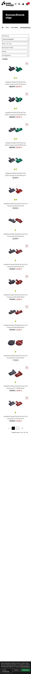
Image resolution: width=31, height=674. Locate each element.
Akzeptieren (25, 670)
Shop (7, 27)
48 (24, 432)
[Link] (15, 4)
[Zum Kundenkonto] (23, 3)
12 (20, 432)
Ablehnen (16, 670)
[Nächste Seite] (22, 428)
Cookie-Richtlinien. (25, 666)
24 (22, 432)
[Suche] (19, 4)
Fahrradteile (14, 27)
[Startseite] (2, 28)
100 (27, 432)
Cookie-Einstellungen (5, 670)
